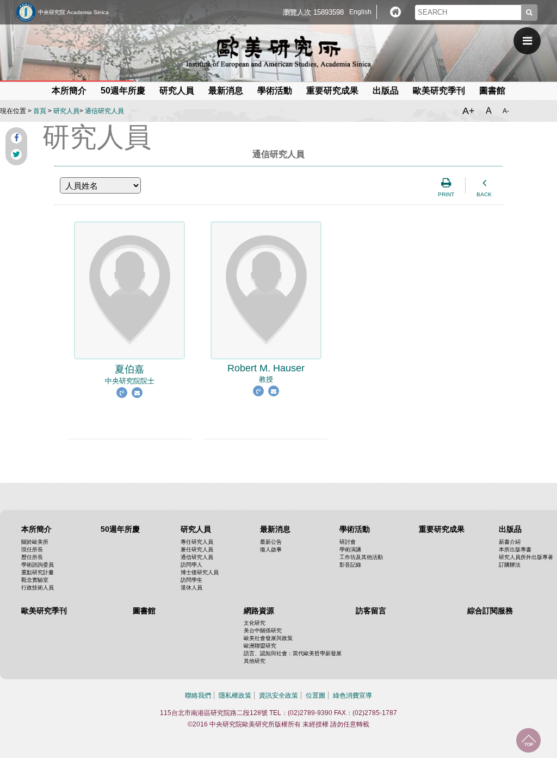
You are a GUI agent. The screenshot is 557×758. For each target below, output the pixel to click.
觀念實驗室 (34, 580)
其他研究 (254, 661)
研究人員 (66, 111)
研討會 (347, 542)
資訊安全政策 (278, 695)
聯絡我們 (198, 695)
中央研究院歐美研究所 (278, 52)
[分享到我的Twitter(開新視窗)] (16, 154)
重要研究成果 (332, 90)
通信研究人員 (104, 111)
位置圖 (315, 695)
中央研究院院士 (129, 374)
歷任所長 (32, 557)
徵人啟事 (271, 549)
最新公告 (271, 542)
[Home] (395, 12)
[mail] (137, 406)
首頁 (39, 111)
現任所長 (32, 549)
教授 (266, 373)
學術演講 (350, 549)
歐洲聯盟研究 (260, 646)
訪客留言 (371, 610)
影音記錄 (350, 565)
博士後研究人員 (200, 572)
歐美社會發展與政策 (268, 638)
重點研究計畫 (37, 572)
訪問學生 (191, 580)
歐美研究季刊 (439, 90)
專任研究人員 (197, 542)
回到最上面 (528, 740)
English (360, 12)
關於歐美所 (34, 542)
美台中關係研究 (263, 630)
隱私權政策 (235, 695)
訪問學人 (191, 565)
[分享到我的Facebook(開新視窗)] (16, 138)
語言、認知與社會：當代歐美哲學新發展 (293, 653)
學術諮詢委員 (37, 565)
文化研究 (254, 623)
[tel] (123, 406)
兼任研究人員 (197, 549)
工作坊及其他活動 (361, 557)
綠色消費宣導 (352, 695)
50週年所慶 (123, 90)
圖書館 (492, 90)
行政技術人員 (37, 588)
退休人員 (191, 588)
